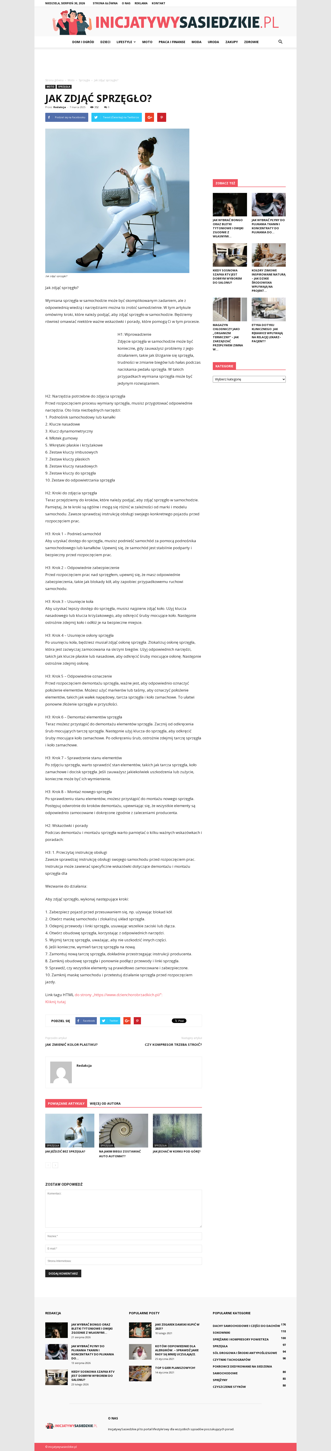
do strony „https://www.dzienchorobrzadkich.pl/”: (118, 994)
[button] (280, 42)
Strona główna (105, 3)
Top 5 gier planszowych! (175, 1368)
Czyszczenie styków (229, 1387)
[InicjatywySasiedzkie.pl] (165, 22)
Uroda (213, 42)
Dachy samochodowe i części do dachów (246, 1326)
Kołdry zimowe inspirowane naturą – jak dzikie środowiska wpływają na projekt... (269, 280)
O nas (126, 3)
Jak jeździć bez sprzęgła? (65, 1151)
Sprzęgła (64, 86)
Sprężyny (220, 1380)
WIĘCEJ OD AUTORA (105, 1103)
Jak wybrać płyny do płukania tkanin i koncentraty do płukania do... (268, 226)
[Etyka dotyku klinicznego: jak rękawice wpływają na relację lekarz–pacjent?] (269, 309)
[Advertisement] (165, 63)
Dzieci (105, 42)
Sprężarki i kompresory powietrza (241, 1339)
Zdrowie (251, 42)
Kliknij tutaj (55, 1001)
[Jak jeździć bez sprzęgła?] (69, 1131)
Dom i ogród (83, 42)
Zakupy (231, 42)
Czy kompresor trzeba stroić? (173, 1044)
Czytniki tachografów (232, 1360)
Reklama (141, 3)
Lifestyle (124, 42)
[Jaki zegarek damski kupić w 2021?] (140, 1330)
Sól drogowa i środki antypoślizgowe (245, 1353)
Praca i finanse (172, 42)
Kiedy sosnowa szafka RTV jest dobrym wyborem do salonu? (227, 276)
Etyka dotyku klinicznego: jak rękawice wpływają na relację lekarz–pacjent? (267, 333)
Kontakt (158, 3)
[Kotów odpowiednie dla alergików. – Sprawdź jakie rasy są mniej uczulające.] (140, 1352)
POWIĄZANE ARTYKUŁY (66, 1103)
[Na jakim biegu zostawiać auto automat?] (123, 1131)
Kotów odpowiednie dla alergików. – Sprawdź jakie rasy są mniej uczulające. (177, 1350)
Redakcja (59, 107)
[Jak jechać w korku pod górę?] (177, 1131)
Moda (197, 42)
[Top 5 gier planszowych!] (140, 1373)
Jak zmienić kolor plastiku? (71, 1044)
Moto (147, 42)
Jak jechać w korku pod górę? (177, 1151)
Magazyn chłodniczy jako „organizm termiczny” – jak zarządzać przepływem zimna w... (228, 337)
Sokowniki (221, 1333)
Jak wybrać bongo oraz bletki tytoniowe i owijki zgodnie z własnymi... (228, 228)
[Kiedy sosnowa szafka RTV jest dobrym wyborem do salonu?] (230, 255)
